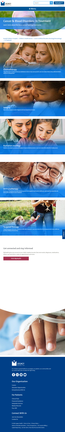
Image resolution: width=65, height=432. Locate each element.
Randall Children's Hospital (10, 38)
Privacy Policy (34, 423)
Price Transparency (31, 425)
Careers (14, 385)
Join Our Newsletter (17, 417)
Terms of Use (27, 423)
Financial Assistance (17, 401)
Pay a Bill (14, 408)
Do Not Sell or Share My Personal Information (33, 427)
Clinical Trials (15, 399)
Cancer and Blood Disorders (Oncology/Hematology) (48, 38)
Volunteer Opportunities (18, 387)
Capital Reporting (16, 427)
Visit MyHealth (16, 258)
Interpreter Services (17, 403)
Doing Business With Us (18, 390)
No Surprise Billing (42, 425)
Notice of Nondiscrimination (19, 425)
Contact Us (61, 6)
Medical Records (16, 406)
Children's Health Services (26, 38)
